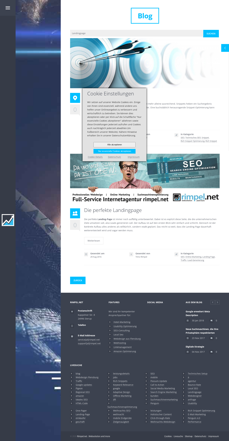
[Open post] (150, 58)
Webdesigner (195, 395)
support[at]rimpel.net (89, 343)
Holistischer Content (161, 414)
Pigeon (79, 388)
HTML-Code (82, 403)
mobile (154, 377)
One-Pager (81, 410)
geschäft (80, 421)
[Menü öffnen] (8, 8)
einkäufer (81, 418)
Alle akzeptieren (114, 144)
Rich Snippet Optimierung (193, 141)
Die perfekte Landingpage (145, 182)
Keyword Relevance (123, 384)
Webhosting (120, 342)
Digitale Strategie (195, 346)
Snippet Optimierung (145, 67)
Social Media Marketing (162, 388)
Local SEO (193, 388)
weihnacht (118, 414)
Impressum (213, 436)
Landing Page (208, 256)
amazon (80, 395)
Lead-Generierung (195, 260)
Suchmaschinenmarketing (164, 399)
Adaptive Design (121, 392)
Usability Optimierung (125, 326)
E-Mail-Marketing (197, 414)
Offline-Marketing (122, 395)
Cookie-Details (95, 156)
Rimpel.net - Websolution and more (93, 436)
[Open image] (140, 58)
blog (78, 373)
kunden (154, 395)
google (116, 388)
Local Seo (118, 334)
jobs (115, 377)
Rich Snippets (120, 381)
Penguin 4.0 (194, 418)
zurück (78, 280)
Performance (194, 421)
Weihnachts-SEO (121, 410)
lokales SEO (82, 399)
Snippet (205, 137)
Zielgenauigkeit (121, 421)
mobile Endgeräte (122, 418)
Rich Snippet (211, 141)
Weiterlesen (94, 240)
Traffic (183, 260)
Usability (192, 403)
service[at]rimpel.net (89, 339)
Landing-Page (83, 414)
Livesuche (76, 365)
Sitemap (189, 436)
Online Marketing (193, 256)
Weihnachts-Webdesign (162, 421)
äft (114, 399)
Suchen (211, 33)
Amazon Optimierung (125, 351)
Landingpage (194, 392)
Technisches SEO (193, 137)
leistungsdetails (121, 373)
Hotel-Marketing (122, 322)
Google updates (84, 384)
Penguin (154, 403)
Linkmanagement (123, 347)
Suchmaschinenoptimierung (122, 406)
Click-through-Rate (160, 418)
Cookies (168, 436)
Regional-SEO (83, 392)
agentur (192, 381)
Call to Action (157, 384)
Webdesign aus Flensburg (127, 338)
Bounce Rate (194, 384)
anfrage (192, 399)
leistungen (156, 410)
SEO (182, 137)
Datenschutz (200, 436)
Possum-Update (158, 381)
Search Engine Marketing (163, 392)
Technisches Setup (198, 373)
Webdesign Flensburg (87, 377)
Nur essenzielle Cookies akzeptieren (114, 151)
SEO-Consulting (122, 330)
